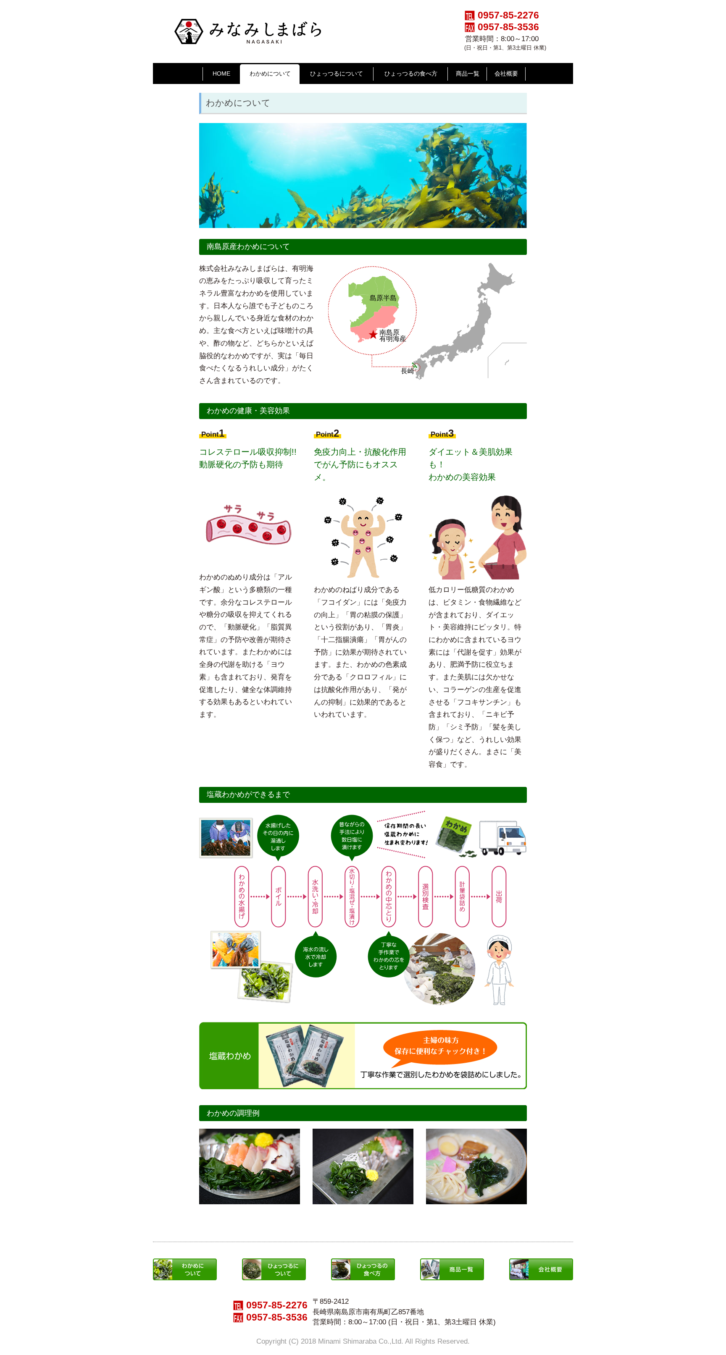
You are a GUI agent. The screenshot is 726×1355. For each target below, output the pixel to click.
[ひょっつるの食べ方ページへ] (363, 1263)
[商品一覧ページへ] (363, 1026)
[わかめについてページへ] (185, 1263)
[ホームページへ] (247, 23)
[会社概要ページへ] (541, 1263)
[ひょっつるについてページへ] (274, 1263)
